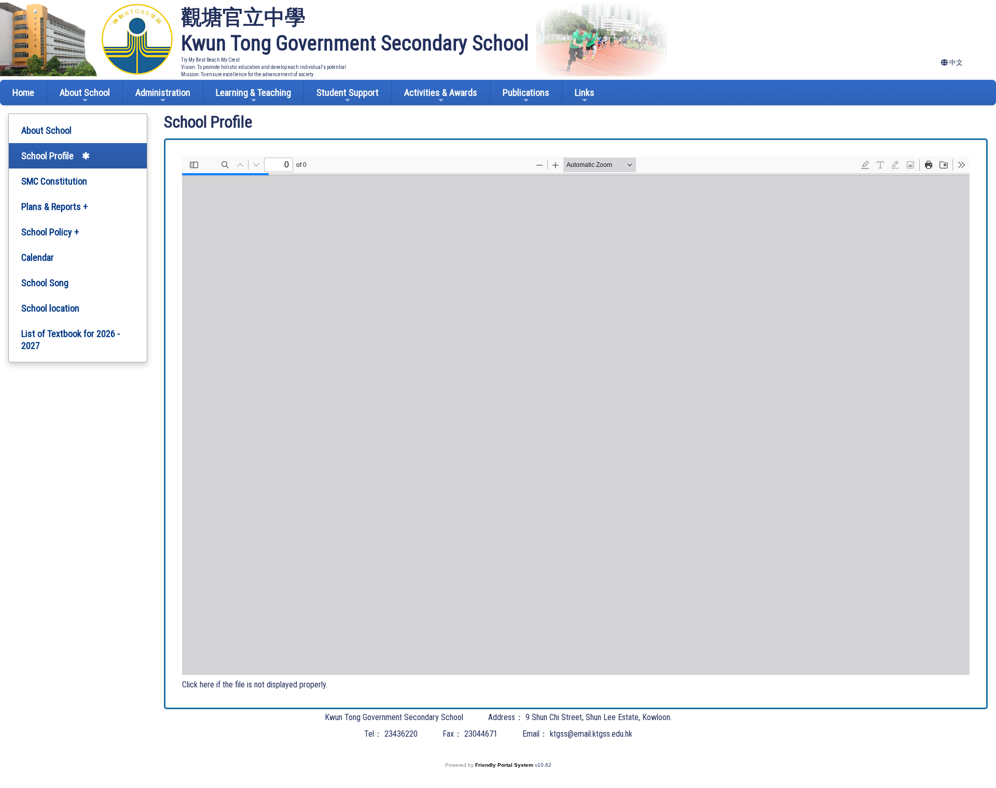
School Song (44, 282)
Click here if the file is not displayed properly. (254, 684)
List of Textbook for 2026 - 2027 (70, 339)
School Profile (47, 155)
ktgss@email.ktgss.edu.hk (591, 734)
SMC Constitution (54, 181)
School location (50, 308)
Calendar (37, 257)
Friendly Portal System (505, 765)
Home (23, 92)
